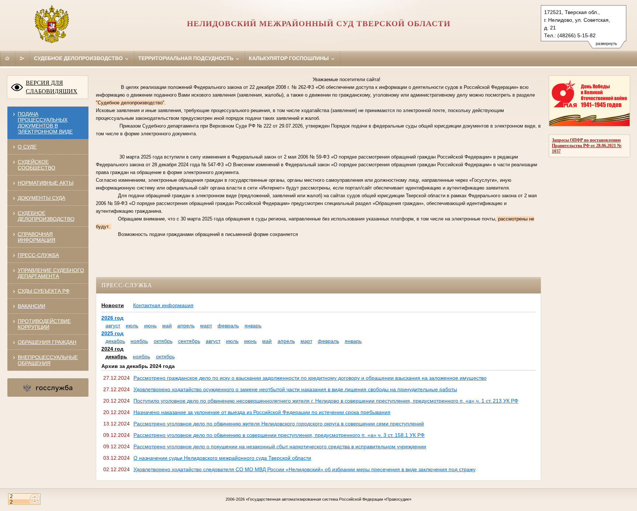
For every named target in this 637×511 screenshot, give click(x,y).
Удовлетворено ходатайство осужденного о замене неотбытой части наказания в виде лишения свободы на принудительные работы (295, 389)
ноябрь (139, 341)
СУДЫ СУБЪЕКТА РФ (44, 291)
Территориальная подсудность (186, 58)
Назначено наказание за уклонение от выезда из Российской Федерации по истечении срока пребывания (261, 412)
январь (252, 325)
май (167, 325)
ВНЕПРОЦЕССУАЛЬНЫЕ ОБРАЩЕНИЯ (48, 360)
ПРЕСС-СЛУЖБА (38, 255)
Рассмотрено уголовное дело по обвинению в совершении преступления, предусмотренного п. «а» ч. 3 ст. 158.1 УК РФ (279, 435)
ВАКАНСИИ (31, 306)
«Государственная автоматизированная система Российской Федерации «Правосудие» (328, 499)
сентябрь (189, 341)
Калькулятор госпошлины (289, 58)
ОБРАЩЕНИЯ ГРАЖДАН (47, 342)
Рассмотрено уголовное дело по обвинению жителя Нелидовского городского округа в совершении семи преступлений (278, 424)
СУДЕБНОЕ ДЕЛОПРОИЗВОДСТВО (46, 216)
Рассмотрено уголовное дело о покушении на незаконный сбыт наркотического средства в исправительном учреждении (279, 446)
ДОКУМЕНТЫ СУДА (41, 198)
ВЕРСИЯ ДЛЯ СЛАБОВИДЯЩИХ (51, 87)
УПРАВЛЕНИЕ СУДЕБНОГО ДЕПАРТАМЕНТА (51, 273)
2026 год (112, 318)
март (206, 325)
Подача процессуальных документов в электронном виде (45, 123)
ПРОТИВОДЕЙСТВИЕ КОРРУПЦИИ (44, 324)
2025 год (112, 333)
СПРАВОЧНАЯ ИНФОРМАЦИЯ (36, 237)
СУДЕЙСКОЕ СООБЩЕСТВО (36, 165)
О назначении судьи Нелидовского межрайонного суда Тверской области (222, 458)
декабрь (115, 341)
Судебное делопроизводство (79, 58)
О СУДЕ (27, 147)
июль (132, 325)
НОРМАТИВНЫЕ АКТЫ (45, 183)
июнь (150, 325)
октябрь (163, 341)
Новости (112, 305)
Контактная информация (163, 305)
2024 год (112, 349)
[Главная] (7, 58)
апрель (186, 325)
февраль (228, 325)
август (112, 325)
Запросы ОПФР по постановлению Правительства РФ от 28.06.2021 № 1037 (587, 146)
